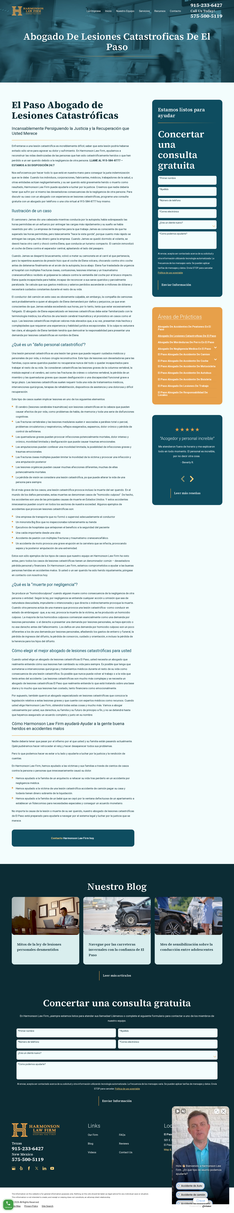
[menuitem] (187, 327)
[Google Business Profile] (13, 1168)
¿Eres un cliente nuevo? (171, 222)
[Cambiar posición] (216, 1111)
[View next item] (192, 479)
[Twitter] (37, 1168)
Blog (90, 1143)
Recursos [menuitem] (159, 11)
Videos (92, 1152)
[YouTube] (52, 1168)
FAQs (122, 1134)
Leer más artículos (117, 976)
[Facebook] (29, 1168)
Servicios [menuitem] (144, 11)
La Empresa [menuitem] (94, 11)
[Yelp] (21, 1168)
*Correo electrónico (169, 211)
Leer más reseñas (187, 493)
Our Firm (93, 1134)
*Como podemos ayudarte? (173, 233)
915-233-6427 (206, 5)
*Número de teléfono (170, 200)
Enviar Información (176, 285)
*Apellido (164, 189)
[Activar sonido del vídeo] (177, 1111)
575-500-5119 (206, 16)
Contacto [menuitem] (175, 11)
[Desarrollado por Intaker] (207, 1206)
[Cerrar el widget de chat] (223, 1111)
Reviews (124, 1143)
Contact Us (125, 1152)
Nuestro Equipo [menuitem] (125, 11)
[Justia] (60, 1168)
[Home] (27, 10)
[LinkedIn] (44, 1168)
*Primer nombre (167, 178)
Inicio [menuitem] (108, 11)
